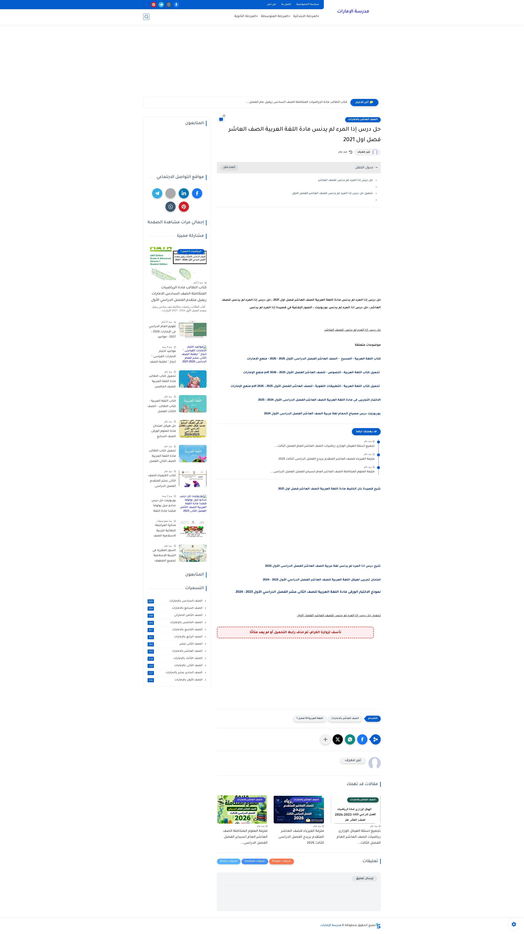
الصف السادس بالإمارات (176, 601)
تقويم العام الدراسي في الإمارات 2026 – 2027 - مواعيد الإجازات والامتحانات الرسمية (162, 332)
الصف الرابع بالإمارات (176, 637)
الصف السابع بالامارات (176, 608)
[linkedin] (184, 193)
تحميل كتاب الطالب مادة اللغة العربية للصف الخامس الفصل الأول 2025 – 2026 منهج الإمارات (162, 382)
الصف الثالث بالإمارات (176, 658)
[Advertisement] (262, 65)
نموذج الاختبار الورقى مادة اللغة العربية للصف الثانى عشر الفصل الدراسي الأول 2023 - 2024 (308, 592)
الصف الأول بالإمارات (176, 680)
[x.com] (146, 4)
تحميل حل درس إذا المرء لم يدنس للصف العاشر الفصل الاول (332, 193)
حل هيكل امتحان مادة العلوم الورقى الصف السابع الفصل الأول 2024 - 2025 (162, 432)
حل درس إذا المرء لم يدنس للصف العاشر (345, 180)
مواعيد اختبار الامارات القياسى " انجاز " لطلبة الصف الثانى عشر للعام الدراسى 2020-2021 (163, 357)
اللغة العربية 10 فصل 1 (310, 718)
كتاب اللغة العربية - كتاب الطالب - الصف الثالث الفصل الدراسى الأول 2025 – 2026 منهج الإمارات (162, 407)
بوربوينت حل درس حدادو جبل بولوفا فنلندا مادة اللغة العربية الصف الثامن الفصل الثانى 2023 (162, 506)
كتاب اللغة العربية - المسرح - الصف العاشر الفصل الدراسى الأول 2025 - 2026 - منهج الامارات (314, 359)
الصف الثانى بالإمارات (176, 665)
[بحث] (146, 17)
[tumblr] (169, 4)
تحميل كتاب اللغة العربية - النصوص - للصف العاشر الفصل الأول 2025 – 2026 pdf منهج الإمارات (312, 372)
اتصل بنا (286, 4)
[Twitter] (170, 193)
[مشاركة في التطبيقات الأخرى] (325, 739)
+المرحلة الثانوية (246, 16)
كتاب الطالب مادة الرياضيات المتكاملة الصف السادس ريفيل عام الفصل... (296, 102)
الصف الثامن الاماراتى (176, 615)
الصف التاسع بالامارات (176, 629)
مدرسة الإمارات (353, 11)
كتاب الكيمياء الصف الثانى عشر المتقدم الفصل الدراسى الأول (162, 481)
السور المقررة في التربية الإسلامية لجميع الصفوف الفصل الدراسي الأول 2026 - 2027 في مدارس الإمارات (162, 556)
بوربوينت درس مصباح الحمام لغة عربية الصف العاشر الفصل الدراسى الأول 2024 (322, 414)
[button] (362, 739)
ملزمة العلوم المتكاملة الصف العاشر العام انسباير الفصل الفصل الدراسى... (322, 472)
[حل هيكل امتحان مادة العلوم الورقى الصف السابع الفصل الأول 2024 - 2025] (193, 429)
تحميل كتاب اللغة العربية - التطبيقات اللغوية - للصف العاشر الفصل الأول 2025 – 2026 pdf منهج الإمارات (305, 386)
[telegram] (161, 4)
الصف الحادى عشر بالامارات (176, 672)
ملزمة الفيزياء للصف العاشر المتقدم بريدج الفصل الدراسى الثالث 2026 (326, 459)
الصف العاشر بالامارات (363, 119)
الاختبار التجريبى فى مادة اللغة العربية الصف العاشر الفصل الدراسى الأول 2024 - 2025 (319, 400)
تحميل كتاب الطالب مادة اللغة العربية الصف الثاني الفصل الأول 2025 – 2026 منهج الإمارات (162, 457)
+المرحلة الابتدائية (306, 16)
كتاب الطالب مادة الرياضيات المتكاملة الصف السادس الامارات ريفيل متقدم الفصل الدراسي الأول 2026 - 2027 (179, 295)
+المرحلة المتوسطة (275, 16)
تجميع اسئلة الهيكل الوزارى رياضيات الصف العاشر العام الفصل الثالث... (324, 446)
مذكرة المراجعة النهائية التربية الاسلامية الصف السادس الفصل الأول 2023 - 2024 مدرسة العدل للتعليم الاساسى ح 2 (162, 531)
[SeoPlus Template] (378, 925)
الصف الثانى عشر (176, 644)
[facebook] (176, 4)
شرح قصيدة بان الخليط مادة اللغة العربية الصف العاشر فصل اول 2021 (329, 489)
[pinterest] (153, 4)
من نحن (271, 4)
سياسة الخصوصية (307, 4)
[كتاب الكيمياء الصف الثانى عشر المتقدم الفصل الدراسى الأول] (193, 478)
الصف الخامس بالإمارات (176, 622)
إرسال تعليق (364, 878)
